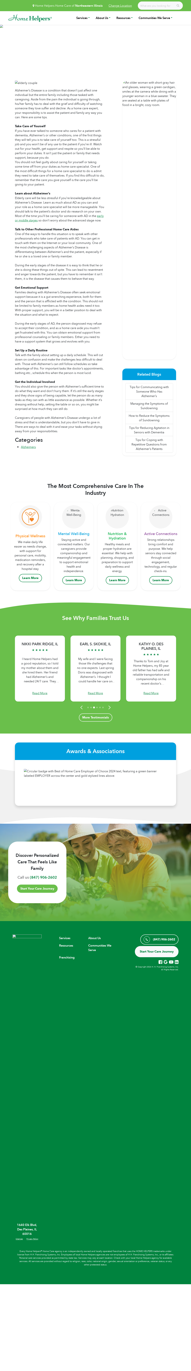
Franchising (67, 957)
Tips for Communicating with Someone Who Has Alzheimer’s (149, 391)
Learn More (30, 577)
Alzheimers (28, 447)
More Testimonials (95, 717)
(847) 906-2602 (43, 877)
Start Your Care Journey (37, 888)
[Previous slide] (82, 707)
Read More (39, 693)
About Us (102, 17)
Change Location (120, 5)
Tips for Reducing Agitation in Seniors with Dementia (149, 430)
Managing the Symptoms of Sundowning (149, 405)
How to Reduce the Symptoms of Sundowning (149, 418)
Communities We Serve (154, 17)
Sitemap (19, 1238)
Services (81, 17)
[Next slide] (109, 707)
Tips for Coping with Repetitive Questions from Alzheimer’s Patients (149, 444)
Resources (123, 17)
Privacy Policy (32, 1238)
